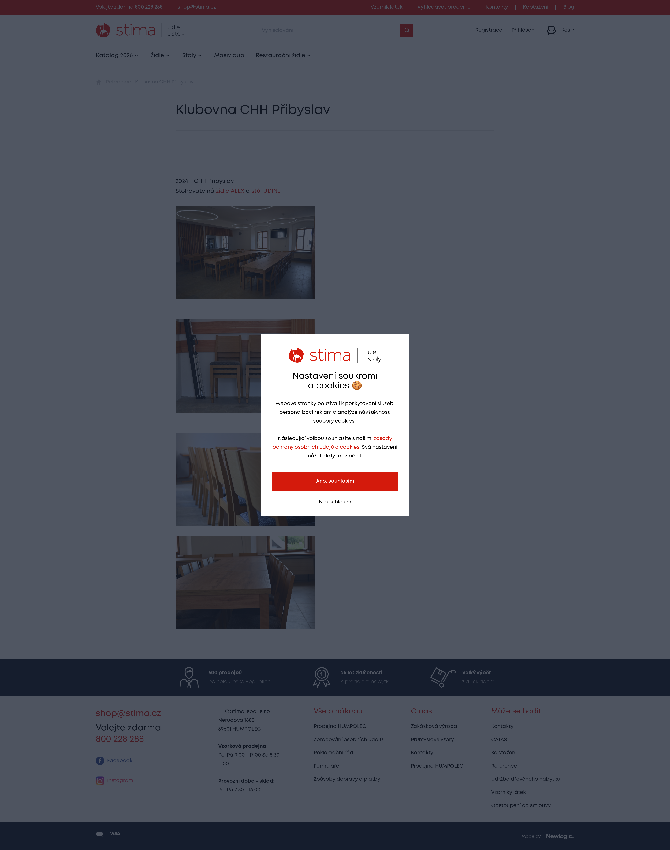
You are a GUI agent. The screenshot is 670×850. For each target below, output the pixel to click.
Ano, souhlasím (335, 481)
